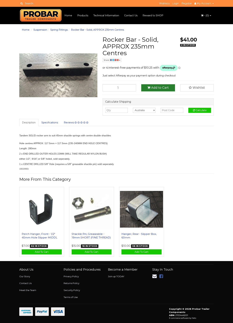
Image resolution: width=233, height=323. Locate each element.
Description (29, 122)
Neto (194, 318)
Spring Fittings (59, 29)
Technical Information (106, 15)
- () (206, 15)
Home (68, 15)
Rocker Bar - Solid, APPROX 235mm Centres (97, 29)
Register (186, 3)
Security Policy (72, 290)
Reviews (69, 122)
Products (82, 15)
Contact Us (130, 15)
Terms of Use (71, 297)
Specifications (49, 122)
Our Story (24, 276)
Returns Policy (71, 283)
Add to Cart (159, 88)
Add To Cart (42, 251)
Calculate (201, 110)
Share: (107, 60)
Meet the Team (27, 290)
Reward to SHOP (153, 15)
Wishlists (164, 3)
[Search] (21, 3)
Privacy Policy (71, 276)
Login (175, 3)
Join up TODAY (116, 276)
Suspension (40, 29)
